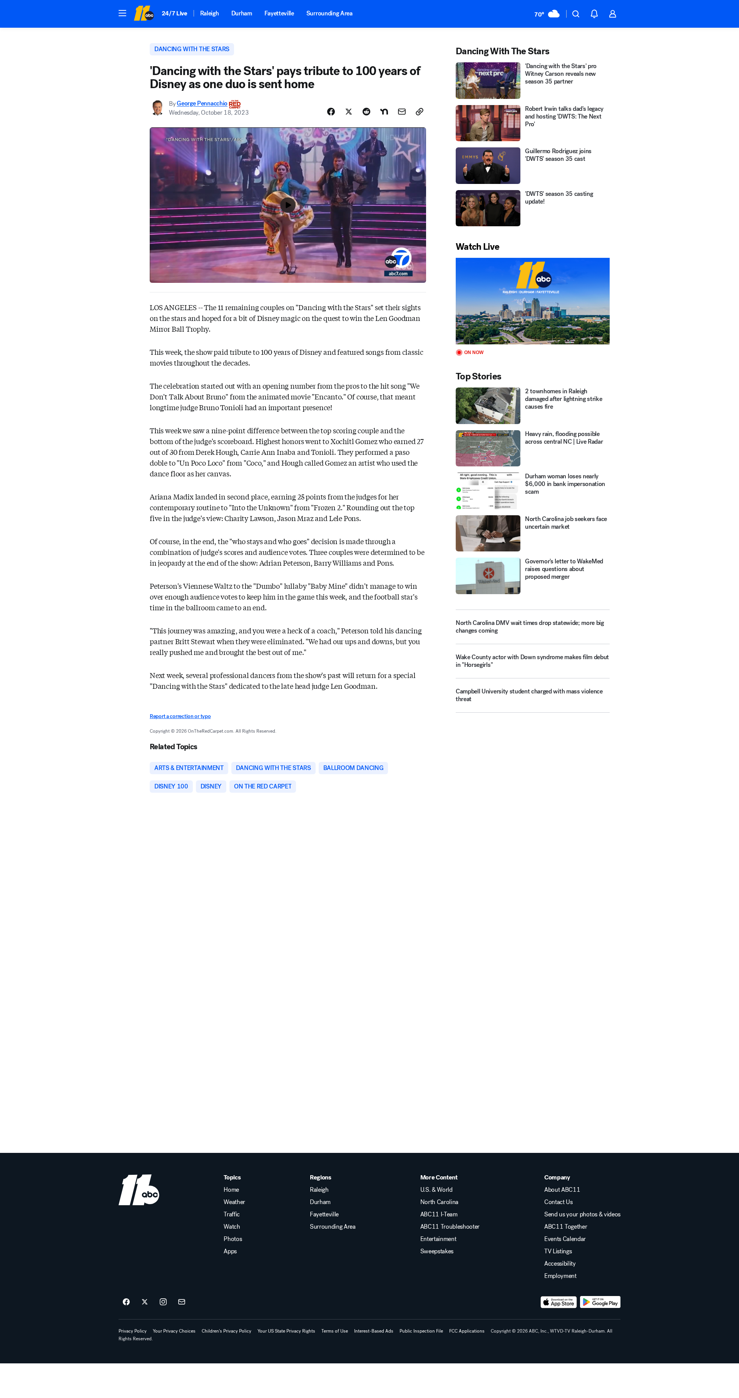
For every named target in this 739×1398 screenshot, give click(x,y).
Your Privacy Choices (174, 1331)
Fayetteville (279, 13)
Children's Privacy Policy (226, 1331)
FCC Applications (467, 1331)
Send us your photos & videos (582, 1214)
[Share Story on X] (348, 111)
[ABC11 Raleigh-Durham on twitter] (144, 1302)
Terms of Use (334, 1331)
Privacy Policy (133, 1331)
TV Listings (558, 1251)
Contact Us (558, 1202)
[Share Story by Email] (401, 111)
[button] (122, 13)
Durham (241, 13)
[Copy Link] (419, 111)
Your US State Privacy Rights (286, 1331)
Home (231, 1190)
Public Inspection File (421, 1331)
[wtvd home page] (139, 1189)
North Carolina (439, 1202)
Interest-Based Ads (373, 1331)
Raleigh (209, 13)
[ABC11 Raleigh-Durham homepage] (144, 13)
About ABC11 (562, 1190)
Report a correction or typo (180, 716)
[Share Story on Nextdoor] (384, 111)
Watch (232, 1227)
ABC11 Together (565, 1227)
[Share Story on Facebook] (331, 111)
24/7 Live (174, 13)
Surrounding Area (329, 13)
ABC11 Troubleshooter (450, 1227)
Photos (233, 1239)
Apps (230, 1251)
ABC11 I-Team (439, 1214)
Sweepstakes (436, 1251)
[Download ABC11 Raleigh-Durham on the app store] (558, 1302)
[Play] (533, 301)
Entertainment (438, 1239)
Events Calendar (565, 1239)
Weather (234, 1202)
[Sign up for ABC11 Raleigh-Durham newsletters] (181, 1302)
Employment (560, 1276)
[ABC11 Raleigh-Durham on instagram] (163, 1302)
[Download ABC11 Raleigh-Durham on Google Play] (600, 1302)
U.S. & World (436, 1190)
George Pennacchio (202, 104)
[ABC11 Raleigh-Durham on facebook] (126, 1302)
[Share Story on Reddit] (366, 111)
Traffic (232, 1214)
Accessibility (560, 1264)
